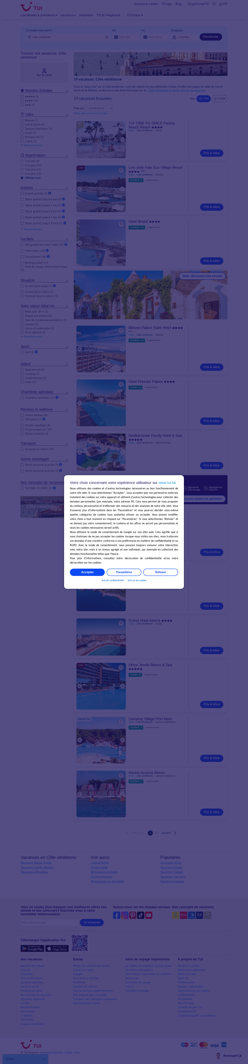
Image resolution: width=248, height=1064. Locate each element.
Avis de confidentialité (113, 580)
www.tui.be (167, 483)
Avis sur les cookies (137, 580)
